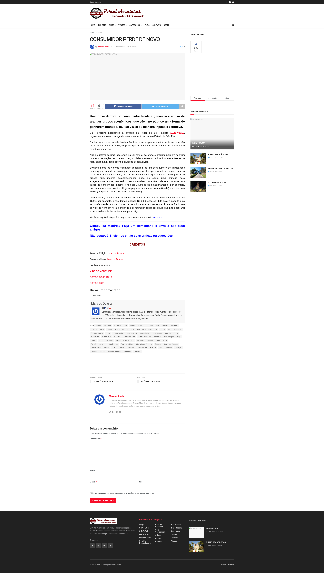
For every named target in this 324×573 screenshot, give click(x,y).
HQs (169, 329)
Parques (140, 340)
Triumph (178, 348)
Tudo (147, 25)
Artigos (142, 525)
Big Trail (117, 326)
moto (108, 333)
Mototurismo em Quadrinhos (149, 337)
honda (162, 329)
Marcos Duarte (103, 47)
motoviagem (169, 337)
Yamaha (137, 351)
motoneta (95, 337)
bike (125, 326)
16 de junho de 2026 (216, 158)
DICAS (111, 25)
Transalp (130, 348)
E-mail (93, 482)
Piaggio (150, 340)
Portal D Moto (161, 340)
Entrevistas (144, 534)
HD (132, 329)
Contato (98, 2)
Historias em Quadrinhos (147, 329)
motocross (158, 333)
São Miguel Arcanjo (144, 344)
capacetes (149, 326)
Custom (174, 326)
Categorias (134, 25)
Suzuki (115, 348)
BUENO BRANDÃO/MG (218, 154)
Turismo (102, 25)
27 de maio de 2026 (215, 172)
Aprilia (98, 326)
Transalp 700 (142, 348)
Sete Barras (96, 348)
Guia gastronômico (161, 531)
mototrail (118, 337)
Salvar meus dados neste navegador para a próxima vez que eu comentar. (123, 493)
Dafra (102, 329)
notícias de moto (106, 340)
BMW (140, 326)
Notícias (99, 32)
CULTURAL (143, 531)
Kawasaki (178, 329)
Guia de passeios (159, 526)
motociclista (145, 333)
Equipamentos (145, 538)
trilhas (169, 348)
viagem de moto (115, 351)
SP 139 (106, 348)
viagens (127, 351)
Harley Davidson (122, 329)
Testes (121, 25)
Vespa (102, 351)
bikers (132, 326)
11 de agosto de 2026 (201, 147)
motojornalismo (171, 333)
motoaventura (119, 333)
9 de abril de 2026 (215, 186)
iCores (97, 565)
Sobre (92, 2)
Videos (174, 541)
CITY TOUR (144, 528)
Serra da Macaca (171, 344)
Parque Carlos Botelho (125, 340)
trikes (161, 348)
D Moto (94, 329)
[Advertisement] (194, 12)
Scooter (158, 344)
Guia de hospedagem (145, 542)
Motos (158, 538)
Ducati (109, 329)
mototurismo (130, 337)
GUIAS (158, 535)
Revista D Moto (127, 344)
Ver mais (157, 217)
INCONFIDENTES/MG (217, 182)
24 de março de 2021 (121, 47)
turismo (94, 351)
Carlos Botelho (162, 326)
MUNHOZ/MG (198, 143)
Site (141, 482)
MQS (179, 337)
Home (92, 25)
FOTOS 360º (97, 283)
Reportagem (176, 528)
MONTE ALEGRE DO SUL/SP (220, 168)
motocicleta (132, 333)
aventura (107, 326)
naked (93, 340)
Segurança (175, 531)
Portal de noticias (98, 344)
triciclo (153, 348)
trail (122, 348)
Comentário (96, 438)
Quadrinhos (113, 344)
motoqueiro (106, 337)
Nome (93, 470)
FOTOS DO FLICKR (101, 277)
